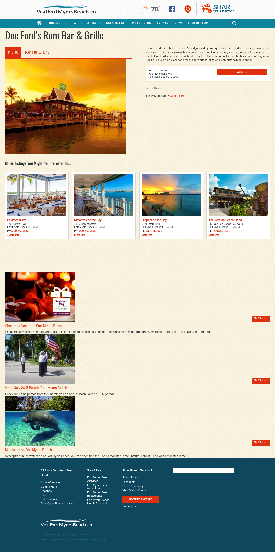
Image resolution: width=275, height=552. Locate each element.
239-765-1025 (154, 231)
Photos (45, 495)
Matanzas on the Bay (87, 220)
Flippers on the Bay (154, 220)
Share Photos (130, 477)
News (178, 23)
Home (39, 23)
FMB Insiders (140, 23)
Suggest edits (176, 95)
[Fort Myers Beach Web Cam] (188, 9)
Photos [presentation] (13, 52)
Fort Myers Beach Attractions (98, 487)
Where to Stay (85, 23)
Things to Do (57, 23)
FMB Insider (261, 318)
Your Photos (223, 8)
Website (242, 72)
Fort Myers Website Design (91, 539)
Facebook (128, 482)
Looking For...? (200, 23)
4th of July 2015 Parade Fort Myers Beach (36, 388)
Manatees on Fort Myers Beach (28, 450)
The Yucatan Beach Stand (225, 220)
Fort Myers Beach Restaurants (98, 494)
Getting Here (49, 486)
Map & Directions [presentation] (37, 52)
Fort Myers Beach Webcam (57, 503)
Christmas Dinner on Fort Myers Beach (34, 326)
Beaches (46, 491)
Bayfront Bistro (16, 220)
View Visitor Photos (134, 490)
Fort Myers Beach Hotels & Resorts (98, 501)
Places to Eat (113, 23)
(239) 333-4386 (221, 231)
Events (162, 23)
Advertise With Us (140, 499)
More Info (14, 235)
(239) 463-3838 (87, 231)
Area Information (51, 482)
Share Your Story (132, 486)
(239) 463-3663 (20, 231)
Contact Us (129, 506)
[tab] (13, 52)
